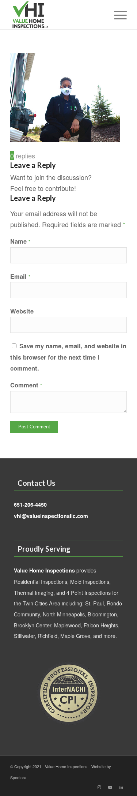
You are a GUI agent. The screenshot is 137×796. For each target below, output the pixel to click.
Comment (26, 384)
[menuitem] (117, 14)
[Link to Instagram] (99, 786)
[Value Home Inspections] (56, 14)
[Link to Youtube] (110, 786)
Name (20, 241)
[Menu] (117, 14)
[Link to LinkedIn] (121, 786)
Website (22, 311)
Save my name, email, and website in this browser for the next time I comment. (68, 356)
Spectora (18, 777)
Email (20, 276)
